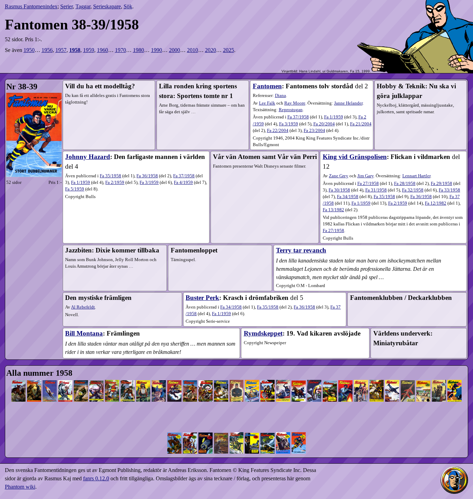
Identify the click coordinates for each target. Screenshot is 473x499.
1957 (60, 50)
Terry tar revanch (301, 250)
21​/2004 (361, 124)
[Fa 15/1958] (237, 375)
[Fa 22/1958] (345, 375)
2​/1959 (114, 182)
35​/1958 (110, 175)
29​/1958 (441, 183)
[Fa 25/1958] (392, 375)
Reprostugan (291, 109)
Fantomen (267, 86)
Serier (66, 6)
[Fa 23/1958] (361, 375)
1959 (88, 50)
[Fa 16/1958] (252, 375)
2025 (228, 50)
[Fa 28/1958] (439, 375)
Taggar (82, 6)
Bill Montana (84, 333)
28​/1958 (405, 183)
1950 (29, 50)
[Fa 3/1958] (50, 375)
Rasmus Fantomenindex (31, 6)
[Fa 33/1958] (221, 427)
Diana (280, 95)
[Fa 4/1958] (65, 375)
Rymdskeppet (263, 333)
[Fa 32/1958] (205, 427)
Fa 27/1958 (333, 230)
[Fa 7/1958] (112, 375)
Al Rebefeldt (83, 307)
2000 (174, 50)
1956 (47, 50)
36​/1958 (147, 175)
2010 (192, 50)
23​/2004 (314, 130)
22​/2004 (277, 130)
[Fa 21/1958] (330, 375)
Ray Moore (294, 103)
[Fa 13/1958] (205, 375)
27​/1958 (368, 183)
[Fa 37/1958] (283, 427)
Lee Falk (267, 103)
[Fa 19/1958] (299, 375)
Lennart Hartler (416, 175)
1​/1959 (333, 117)
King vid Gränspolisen (355, 156)
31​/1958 (376, 190)
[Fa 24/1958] (376, 375)
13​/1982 (333, 209)
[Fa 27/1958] (423, 375)
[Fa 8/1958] (128, 375)
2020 (210, 50)
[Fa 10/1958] (159, 375)
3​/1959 (288, 124)
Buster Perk (202, 297)
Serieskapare (107, 6)
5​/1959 (74, 189)
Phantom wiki (20, 487)
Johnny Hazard (87, 156)
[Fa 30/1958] (174, 427)
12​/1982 (435, 203)
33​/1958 (449, 190)
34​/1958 (347, 196)
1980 (138, 50)
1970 (120, 50)
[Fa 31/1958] (190, 427)
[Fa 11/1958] (174, 375)
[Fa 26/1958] (408, 375)
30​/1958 (339, 190)
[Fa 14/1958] (221, 375)
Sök (128, 6)
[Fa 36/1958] (267, 427)
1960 (102, 50)
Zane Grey (338, 175)
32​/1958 (412, 190)
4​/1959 (183, 182)
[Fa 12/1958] (190, 375)
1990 (156, 50)
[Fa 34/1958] (237, 427)
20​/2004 (324, 124)
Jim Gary (365, 175)
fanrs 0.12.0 (96, 478)
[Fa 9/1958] (143, 375)
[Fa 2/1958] (34, 375)
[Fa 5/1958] (81, 375)
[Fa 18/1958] (283, 375)
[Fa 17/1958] (267, 375)
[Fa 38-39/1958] (299, 427)
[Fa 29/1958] (454, 375)
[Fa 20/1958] (314, 375)
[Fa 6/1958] (96, 375)
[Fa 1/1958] (18, 375)
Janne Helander (348, 103)
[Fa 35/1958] (252, 427)
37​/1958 (298, 117)
